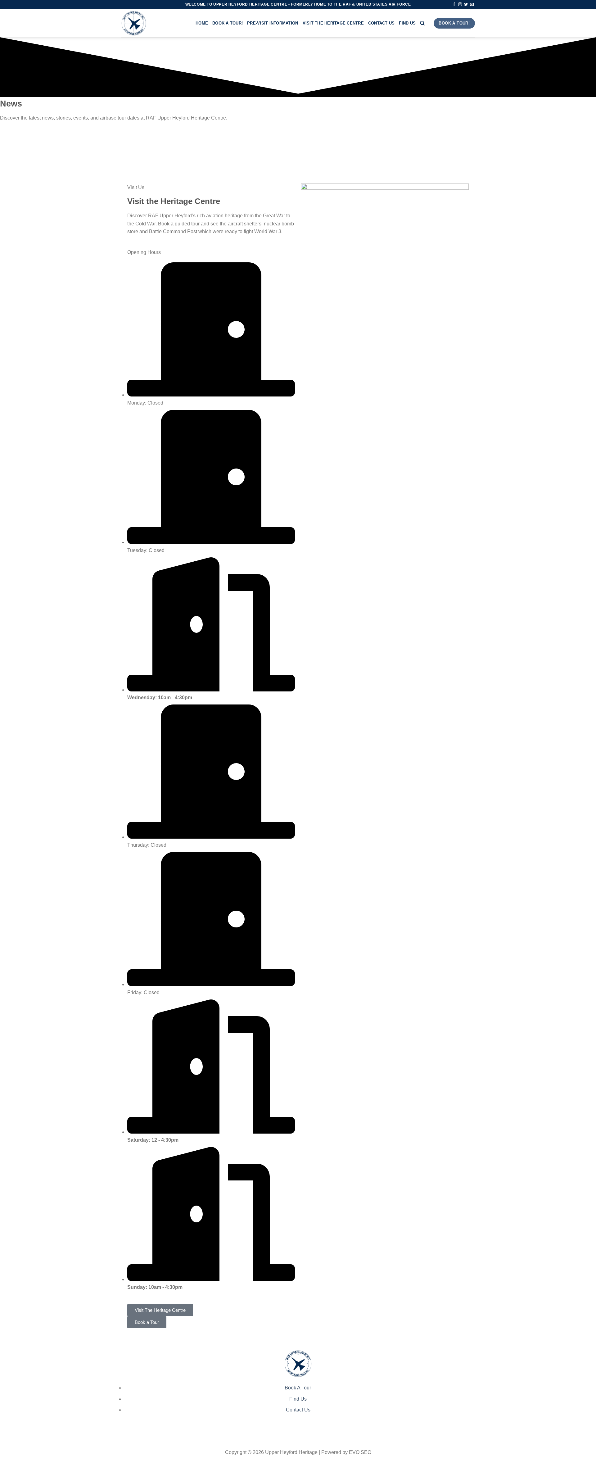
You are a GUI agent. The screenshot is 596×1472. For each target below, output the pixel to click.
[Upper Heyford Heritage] (153, 23)
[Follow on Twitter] (466, 4)
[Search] (422, 23)
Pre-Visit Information (272, 23)
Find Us (407, 23)
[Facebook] (298, 1432)
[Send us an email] (472, 4)
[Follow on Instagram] (460, 4)
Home (202, 23)
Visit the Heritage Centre (333, 23)
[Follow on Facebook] (454, 4)
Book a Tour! (227, 23)
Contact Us (381, 23)
